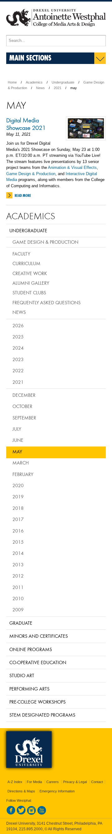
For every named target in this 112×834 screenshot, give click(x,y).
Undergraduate (63, 82)
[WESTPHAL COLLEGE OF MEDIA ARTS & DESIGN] (56, 32)
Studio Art (21, 675)
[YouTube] (41, 813)
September (24, 418)
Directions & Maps (21, 791)
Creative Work (29, 273)
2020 (18, 485)
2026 (18, 325)
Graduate (20, 623)
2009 (18, 609)
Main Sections (30, 57)
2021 (57, 88)
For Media (34, 782)
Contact (97, 782)
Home (12, 82)
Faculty (21, 254)
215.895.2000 (31, 829)
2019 (18, 496)
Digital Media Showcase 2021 (26, 123)
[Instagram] (31, 813)
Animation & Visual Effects (72, 167)
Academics (34, 82)
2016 (18, 531)
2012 (18, 576)
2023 (18, 359)
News (40, 88)
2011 (18, 587)
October (22, 406)
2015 (18, 542)
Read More (23, 195)
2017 (18, 519)
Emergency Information (57, 791)
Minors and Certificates (38, 636)
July (16, 429)
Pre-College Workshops (37, 702)
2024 (18, 348)
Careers (52, 782)
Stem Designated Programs (42, 715)
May (17, 451)
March (20, 463)
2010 (18, 598)
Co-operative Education (37, 662)
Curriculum (26, 263)
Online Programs (30, 649)
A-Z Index (14, 782)
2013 (18, 564)
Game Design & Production (30, 173)
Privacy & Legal (75, 782)
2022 (18, 370)
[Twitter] (21, 813)
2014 (18, 553)
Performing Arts (29, 689)
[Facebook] (11, 813)
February (22, 474)
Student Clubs (29, 292)
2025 (18, 336)
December (23, 395)
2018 (18, 508)
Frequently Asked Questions (46, 302)
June (17, 440)
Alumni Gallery (30, 283)
